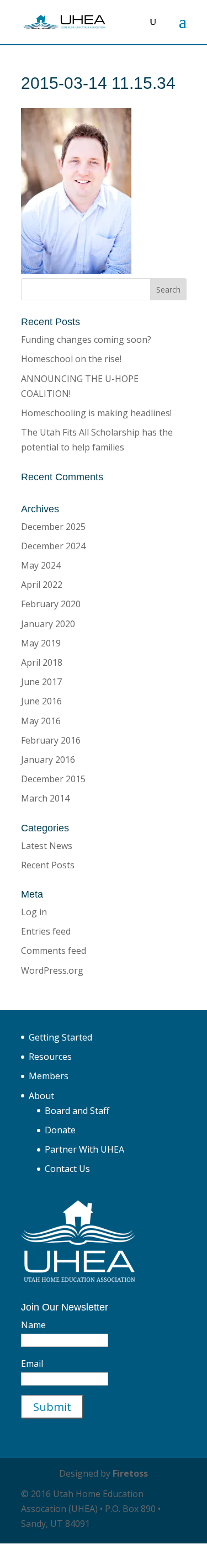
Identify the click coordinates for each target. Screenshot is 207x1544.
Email (32, 1363)
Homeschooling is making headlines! (96, 413)
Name (33, 1325)
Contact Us (67, 1169)
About (41, 1096)
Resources (50, 1056)
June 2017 (41, 682)
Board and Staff (77, 1111)
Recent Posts (48, 865)
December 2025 (53, 527)
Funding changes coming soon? (86, 339)
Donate (60, 1130)
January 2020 (48, 624)
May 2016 (41, 721)
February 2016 (51, 740)
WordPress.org (52, 970)
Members (48, 1076)
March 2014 (45, 798)
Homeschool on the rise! (71, 359)
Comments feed (53, 951)
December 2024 (53, 546)
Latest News (46, 846)
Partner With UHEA (84, 1149)
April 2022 (41, 585)
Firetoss (130, 1473)
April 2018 (41, 662)
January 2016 (48, 760)
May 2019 (41, 643)
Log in (34, 912)
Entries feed (46, 931)
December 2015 (53, 779)
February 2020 (51, 604)
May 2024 (41, 565)
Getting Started (60, 1037)
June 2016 (41, 701)
